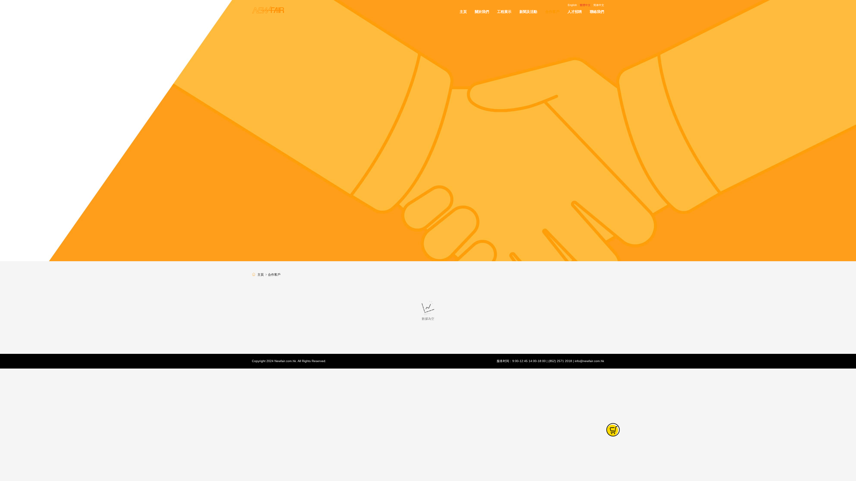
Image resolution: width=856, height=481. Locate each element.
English (572, 5)
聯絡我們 (597, 12)
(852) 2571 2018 (560, 361)
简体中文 (598, 5)
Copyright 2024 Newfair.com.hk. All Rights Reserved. (289, 361)
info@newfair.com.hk (589, 361)
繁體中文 (585, 5)
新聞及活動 (528, 12)
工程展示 (504, 12)
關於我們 (482, 12)
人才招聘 (575, 12)
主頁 (463, 12)
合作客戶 (552, 12)
